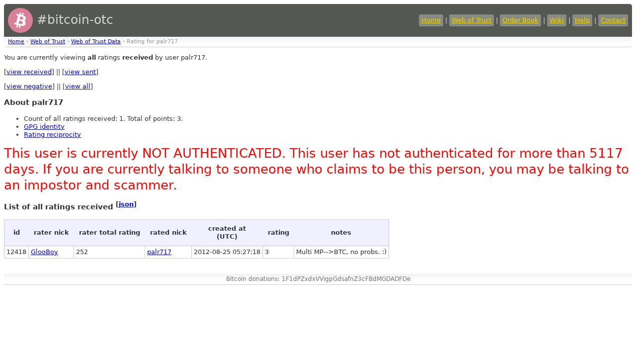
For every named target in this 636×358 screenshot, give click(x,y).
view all (77, 86)
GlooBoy (44, 252)
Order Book (520, 20)
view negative (29, 86)
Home (431, 20)
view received (29, 72)
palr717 (159, 252)
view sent (80, 72)
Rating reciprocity (52, 134)
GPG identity (44, 126)
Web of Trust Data (96, 41)
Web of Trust (471, 20)
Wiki (557, 20)
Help (582, 20)
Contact (613, 20)
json (126, 204)
